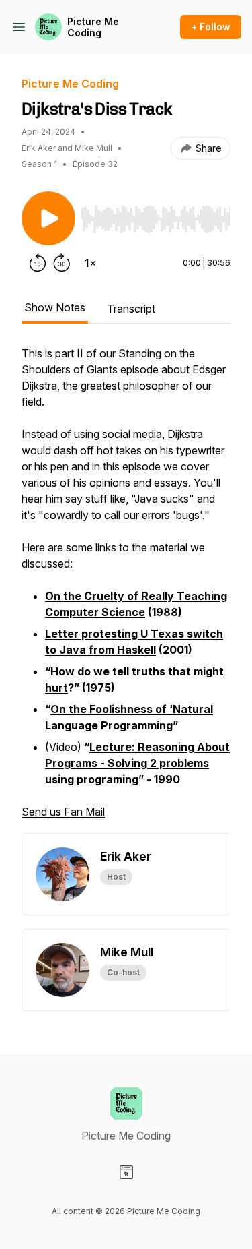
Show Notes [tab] (54, 307)
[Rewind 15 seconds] (37, 262)
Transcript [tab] (131, 308)
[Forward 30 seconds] (61, 262)
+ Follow (210, 26)
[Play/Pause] (48, 218)
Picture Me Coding (93, 27)
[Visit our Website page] (126, 1172)
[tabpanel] (126, 589)
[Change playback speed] (90, 262)
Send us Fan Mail (63, 811)
